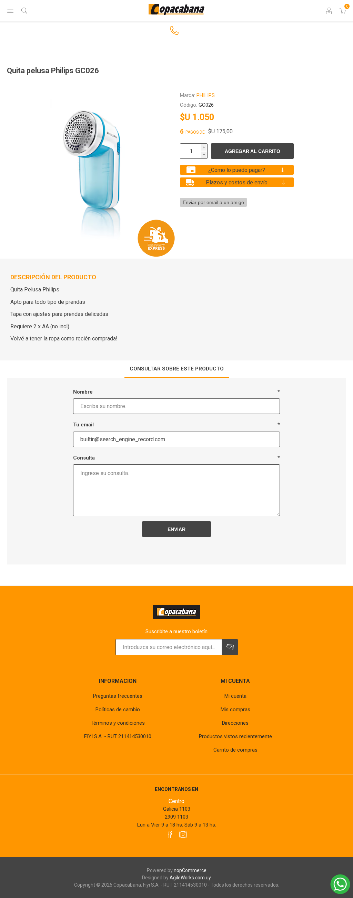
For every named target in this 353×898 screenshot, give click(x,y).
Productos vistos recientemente (235, 736)
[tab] (176, 369)
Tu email (83, 425)
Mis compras (235, 709)
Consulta (84, 458)
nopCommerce (190, 870)
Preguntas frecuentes (117, 696)
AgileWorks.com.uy (190, 877)
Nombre (83, 392)
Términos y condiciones (118, 723)
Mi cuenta (235, 696)
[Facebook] (169, 834)
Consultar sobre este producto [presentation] (177, 369)
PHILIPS (205, 95)
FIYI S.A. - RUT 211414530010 (117, 736)
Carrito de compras (235, 750)
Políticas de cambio (117, 709)
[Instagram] (183, 834)
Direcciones (235, 723)
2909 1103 (176, 817)
